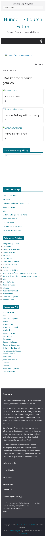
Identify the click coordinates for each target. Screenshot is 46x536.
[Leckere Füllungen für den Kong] (13, 109)
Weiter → (39, 64)
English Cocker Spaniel (11, 348)
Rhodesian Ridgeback (11, 261)
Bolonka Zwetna (14, 96)
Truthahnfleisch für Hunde (12, 226)
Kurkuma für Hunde (16, 133)
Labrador (6, 288)
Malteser (6, 267)
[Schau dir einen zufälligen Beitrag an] (40, 41)
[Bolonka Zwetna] (11, 90)
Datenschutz (8, 484)
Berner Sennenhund (10, 291)
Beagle (5, 321)
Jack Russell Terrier (10, 219)
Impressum (7, 489)
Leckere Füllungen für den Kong (22, 115)
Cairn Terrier (7, 258)
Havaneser (7, 199)
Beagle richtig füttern (11, 243)
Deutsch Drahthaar (10, 342)
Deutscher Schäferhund (12, 249)
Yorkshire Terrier (9, 252)
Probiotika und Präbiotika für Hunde (16, 203)
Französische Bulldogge (12, 230)
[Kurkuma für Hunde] (12, 128)
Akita (4, 211)
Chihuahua (7, 246)
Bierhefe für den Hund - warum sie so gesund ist (21, 276)
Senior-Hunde (8, 470)
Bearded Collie (8, 299)
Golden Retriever (9, 354)
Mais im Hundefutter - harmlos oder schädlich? (20, 273)
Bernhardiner (8, 294)
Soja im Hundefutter (10, 270)
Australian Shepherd (10, 297)
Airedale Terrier (8, 222)
